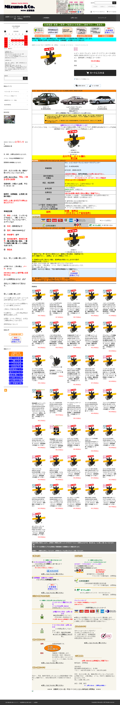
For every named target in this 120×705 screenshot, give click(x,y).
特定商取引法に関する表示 (25, 702)
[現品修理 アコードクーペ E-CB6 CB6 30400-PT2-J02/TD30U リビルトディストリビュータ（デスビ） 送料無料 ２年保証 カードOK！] (56, 431)
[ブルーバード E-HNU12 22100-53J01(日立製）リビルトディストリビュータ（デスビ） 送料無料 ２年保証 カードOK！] (38, 461)
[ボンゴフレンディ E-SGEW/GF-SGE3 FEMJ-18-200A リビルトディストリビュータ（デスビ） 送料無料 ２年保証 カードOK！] (38, 519)
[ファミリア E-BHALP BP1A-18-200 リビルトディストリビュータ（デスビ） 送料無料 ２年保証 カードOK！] (109, 395)
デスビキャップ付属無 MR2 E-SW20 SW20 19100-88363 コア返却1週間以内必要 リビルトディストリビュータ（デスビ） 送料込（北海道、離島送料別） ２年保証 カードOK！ (73, 375)
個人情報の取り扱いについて (12, 702)
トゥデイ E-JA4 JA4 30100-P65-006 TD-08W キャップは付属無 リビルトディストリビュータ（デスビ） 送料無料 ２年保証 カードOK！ (109, 374)
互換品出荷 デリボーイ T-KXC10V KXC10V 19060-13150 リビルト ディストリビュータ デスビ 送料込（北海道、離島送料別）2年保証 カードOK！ (74, 340)
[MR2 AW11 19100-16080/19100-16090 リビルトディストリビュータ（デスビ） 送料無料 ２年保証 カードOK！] (92, 490)
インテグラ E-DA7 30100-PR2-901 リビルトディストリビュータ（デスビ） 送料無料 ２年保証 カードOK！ (38, 442)
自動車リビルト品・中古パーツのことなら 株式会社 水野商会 (74, 689)
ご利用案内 (46, 17)
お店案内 (36, 702)
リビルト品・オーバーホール (66, 45)
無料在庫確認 (82, 174)
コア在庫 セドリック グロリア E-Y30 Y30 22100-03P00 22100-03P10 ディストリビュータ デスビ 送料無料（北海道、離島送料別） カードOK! (91, 340)
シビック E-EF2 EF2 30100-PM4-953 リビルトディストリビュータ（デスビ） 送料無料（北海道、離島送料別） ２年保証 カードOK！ (38, 340)
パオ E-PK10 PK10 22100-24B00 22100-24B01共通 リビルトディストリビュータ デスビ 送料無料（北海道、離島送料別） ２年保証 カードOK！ (56, 340)
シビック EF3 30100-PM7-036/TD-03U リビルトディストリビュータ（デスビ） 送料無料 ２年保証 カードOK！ (92, 472)
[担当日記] (9, 123)
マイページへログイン (99, 11)
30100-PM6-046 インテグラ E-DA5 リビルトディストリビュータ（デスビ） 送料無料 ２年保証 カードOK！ (109, 501)
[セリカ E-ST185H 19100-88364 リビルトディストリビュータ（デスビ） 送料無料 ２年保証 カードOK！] (109, 431)
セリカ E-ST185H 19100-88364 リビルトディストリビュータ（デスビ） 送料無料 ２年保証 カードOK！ (109, 442)
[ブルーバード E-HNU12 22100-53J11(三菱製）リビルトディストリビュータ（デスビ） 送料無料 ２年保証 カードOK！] (56, 461)
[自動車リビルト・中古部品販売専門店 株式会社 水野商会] (20, 11)
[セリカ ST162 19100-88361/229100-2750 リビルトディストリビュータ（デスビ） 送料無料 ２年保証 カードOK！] (109, 461)
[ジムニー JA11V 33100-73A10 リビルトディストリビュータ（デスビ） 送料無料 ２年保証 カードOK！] (74, 461)
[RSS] (5, 390)
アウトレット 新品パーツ (10, 96)
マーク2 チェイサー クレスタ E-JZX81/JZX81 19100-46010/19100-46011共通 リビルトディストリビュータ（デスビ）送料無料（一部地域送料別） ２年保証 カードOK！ (74, 409)
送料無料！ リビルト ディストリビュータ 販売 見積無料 (56, 372)
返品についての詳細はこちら (82, 79)
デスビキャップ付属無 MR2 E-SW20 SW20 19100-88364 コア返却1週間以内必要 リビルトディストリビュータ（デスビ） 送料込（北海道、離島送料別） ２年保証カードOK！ (109, 342)
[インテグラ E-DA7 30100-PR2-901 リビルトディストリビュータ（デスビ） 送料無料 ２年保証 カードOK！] (38, 431)
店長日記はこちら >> (11, 324)
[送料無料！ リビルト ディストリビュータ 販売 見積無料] (56, 362)
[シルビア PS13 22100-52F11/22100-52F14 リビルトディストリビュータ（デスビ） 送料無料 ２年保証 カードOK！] (38, 490)
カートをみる (112, 11)
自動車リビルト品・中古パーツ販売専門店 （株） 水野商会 (17, 17)
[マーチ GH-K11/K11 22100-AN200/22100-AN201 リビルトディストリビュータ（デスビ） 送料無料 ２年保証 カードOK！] (92, 395)
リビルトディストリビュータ (81, 45)
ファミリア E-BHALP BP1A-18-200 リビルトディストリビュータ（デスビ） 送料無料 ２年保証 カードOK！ (109, 406)
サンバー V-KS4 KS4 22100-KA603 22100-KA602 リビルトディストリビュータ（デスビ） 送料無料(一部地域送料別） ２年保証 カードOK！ (56, 407)
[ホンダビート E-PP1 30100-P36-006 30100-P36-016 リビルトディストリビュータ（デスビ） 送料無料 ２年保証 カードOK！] (74, 490)
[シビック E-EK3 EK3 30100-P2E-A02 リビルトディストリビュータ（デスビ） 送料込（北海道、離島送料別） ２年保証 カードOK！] (38, 296)
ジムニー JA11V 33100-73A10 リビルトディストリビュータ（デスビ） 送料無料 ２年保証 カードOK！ (73, 472)
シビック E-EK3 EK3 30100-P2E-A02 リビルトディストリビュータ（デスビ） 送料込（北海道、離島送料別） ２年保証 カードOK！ (38, 308)
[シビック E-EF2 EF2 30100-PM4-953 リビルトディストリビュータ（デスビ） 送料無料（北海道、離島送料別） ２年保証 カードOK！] (38, 327)
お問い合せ (74, 17)
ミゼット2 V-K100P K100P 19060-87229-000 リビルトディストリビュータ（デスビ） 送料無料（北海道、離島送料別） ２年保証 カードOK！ (109, 308)
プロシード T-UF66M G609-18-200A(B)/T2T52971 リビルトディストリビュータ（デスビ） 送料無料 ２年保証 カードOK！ (92, 443)
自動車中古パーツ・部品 (10, 100)
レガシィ (102, 6)
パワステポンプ (111, 6)
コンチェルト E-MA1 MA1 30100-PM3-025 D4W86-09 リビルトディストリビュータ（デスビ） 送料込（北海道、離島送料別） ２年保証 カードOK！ (92, 308)
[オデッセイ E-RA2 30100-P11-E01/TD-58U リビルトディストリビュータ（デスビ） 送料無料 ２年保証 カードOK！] (74, 431)
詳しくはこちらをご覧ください (53, 574)
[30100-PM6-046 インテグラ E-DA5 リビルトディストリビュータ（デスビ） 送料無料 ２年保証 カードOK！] (109, 490)
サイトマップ (102, 17)
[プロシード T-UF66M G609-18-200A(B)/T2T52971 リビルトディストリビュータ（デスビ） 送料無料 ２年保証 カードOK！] (92, 431)
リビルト (95, 6)
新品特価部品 (7, 104)
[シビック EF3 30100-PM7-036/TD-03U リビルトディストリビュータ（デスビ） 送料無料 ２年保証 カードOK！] (92, 461)
